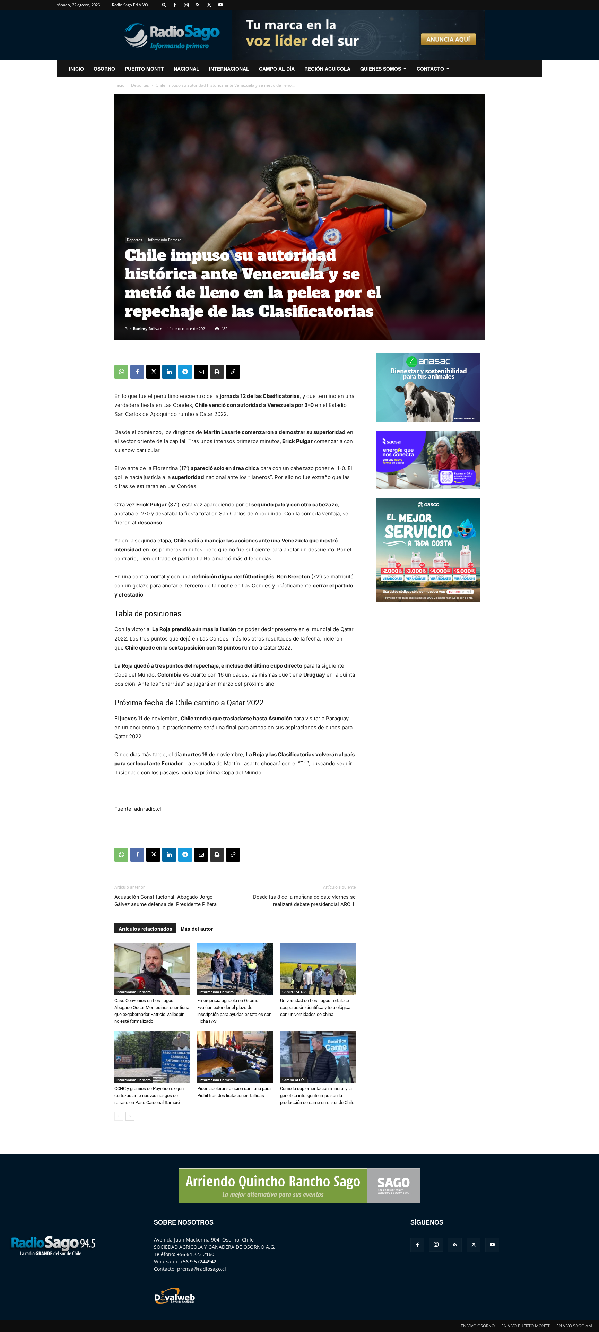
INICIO (76, 68)
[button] (164, 4)
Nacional (186, 68)
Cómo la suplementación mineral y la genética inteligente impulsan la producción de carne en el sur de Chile (317, 1095)
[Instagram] (186, 5)
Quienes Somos (380, 68)
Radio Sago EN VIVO (130, 4)
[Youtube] (220, 5)
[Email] (201, 372)
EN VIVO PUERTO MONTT (525, 1326)
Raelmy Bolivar (147, 328)
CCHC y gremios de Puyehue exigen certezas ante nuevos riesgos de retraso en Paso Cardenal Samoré (149, 1095)
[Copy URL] (233, 372)
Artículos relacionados (145, 928)
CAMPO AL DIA (294, 991)
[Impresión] (217, 372)
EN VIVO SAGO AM (574, 1326)
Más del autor (197, 928)
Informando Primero (164, 239)
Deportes (140, 85)
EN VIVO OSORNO (478, 1326)
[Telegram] (185, 372)
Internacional (229, 68)
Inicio (119, 85)
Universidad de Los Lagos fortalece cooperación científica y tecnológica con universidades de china (315, 1007)
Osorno (104, 68)
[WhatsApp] (121, 372)
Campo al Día (277, 68)
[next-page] (129, 1116)
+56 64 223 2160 (195, 1254)
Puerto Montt (144, 68)
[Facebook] (175, 5)
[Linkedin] (169, 372)
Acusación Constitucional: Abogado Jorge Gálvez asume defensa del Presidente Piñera (165, 900)
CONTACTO (430, 68)
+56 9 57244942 (198, 1261)
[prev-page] (118, 1116)
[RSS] (197, 5)
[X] (209, 5)
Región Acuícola (327, 68)
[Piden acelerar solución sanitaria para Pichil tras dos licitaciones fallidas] (235, 1057)
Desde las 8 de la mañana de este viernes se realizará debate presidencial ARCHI (304, 900)
